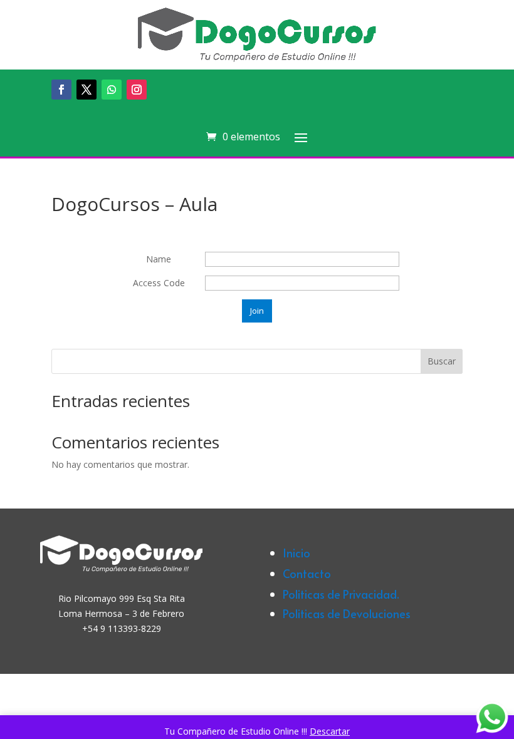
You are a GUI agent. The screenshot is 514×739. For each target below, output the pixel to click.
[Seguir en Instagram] (137, 90)
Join (257, 310)
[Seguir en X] (86, 90)
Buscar (441, 361)
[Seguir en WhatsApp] (112, 90)
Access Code (159, 283)
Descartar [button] (330, 731)
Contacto (307, 573)
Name (158, 259)
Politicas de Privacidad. (341, 594)
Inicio (296, 553)
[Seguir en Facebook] (61, 90)
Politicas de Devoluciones (347, 613)
